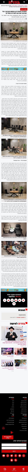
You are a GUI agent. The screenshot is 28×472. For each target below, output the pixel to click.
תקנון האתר (24, 428)
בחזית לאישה (24, 409)
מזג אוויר (12, 411)
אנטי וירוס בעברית (10, 422)
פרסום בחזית (11, 418)
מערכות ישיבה (16, 18)
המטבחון (12, 409)
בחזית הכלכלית (23, 407)
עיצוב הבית (14, 5)
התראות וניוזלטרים (23, 420)
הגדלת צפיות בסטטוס (10, 424)
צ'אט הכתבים (14, 470)
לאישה (25, 5)
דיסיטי (23, 18)
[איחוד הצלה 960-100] (14, 69)
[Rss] (15, 460)
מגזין (13, 403)
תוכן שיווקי (12, 413)
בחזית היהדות (24, 411)
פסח (9, 18)
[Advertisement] (14, 383)
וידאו (13, 401)
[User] (11, 460)
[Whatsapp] (23, 455)
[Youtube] (3, 455)
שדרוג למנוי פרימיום (23, 422)
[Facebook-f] (15, 455)
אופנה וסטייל (20, 5)
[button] (24, 2)
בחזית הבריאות (24, 405)
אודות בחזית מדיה (23, 430)
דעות (13, 405)
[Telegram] (19, 455)
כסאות (20, 18)
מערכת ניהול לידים (10, 420)
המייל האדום (24, 424)
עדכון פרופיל (24, 418)
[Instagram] (7, 455)
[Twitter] (11, 455)
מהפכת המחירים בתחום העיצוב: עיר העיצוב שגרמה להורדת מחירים (14, 12)
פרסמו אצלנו (24, 426)
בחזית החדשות (24, 403)
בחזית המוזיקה (24, 413)
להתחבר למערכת (20, 317)
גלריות (13, 407)
